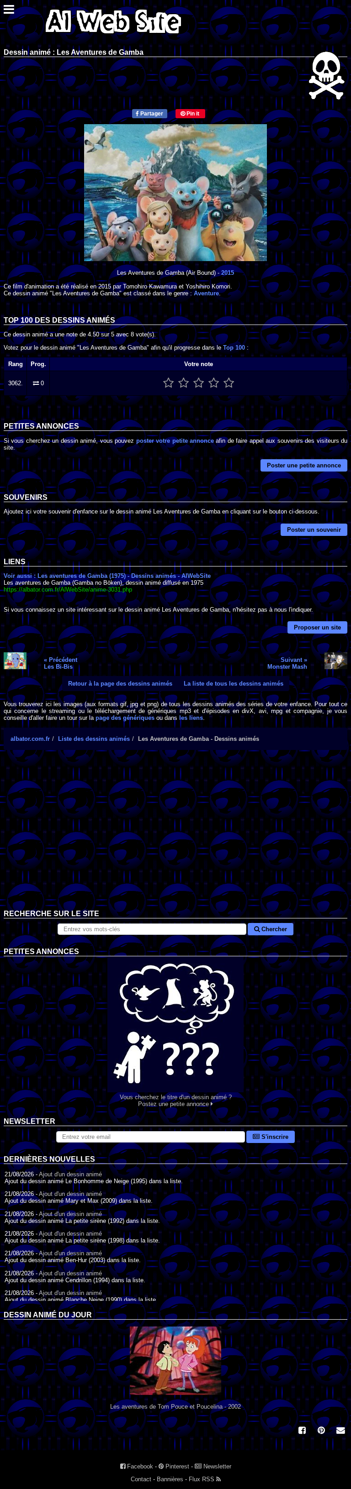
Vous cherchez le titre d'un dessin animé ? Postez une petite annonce (176, 1100)
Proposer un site (317, 627)
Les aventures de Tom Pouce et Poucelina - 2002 (175, 1406)
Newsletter (216, 1466)
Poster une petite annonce (304, 465)
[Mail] (340, 1431)
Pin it (192, 113)
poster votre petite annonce (175, 440)
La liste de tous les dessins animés (233, 683)
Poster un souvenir (314, 529)
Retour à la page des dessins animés (120, 683)
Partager (151, 113)
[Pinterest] (321, 1431)
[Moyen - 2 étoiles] (183, 383)
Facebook (139, 1466)
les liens (191, 717)
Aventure (206, 293)
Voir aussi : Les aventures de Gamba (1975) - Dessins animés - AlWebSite (107, 575)
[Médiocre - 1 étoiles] (168, 383)
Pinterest (176, 1466)
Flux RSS (202, 1479)
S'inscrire (274, 1136)
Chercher (273, 929)
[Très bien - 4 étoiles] (213, 383)
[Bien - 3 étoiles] (198, 383)
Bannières (170, 1479)
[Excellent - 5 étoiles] (228, 383)
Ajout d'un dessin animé (70, 1174)
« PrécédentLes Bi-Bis (60, 663)
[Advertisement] (175, 837)
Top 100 (234, 347)
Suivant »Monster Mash (287, 663)
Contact (141, 1479)
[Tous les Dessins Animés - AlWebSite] (113, 35)
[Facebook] (302, 1431)
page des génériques (125, 717)
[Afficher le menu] (9, 11)
